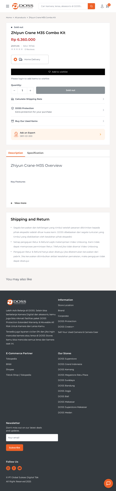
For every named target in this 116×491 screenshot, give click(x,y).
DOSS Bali (63, 396)
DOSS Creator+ (66, 326)
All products (20, 17)
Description (15, 152)
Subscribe (14, 447)
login (21, 78)
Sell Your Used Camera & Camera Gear (78, 332)
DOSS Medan (65, 412)
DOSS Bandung (66, 385)
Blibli (8, 364)
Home (9, 17)
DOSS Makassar (66, 401)
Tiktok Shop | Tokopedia (18, 375)
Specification (35, 152)
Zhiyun (15, 46)
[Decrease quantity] (14, 90)
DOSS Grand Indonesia (70, 364)
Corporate (63, 316)
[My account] (102, 6)
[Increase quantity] (30, 90)
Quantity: (16, 85)
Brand (61, 310)
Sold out (70, 90)
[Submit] (91, 6)
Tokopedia (11, 358)
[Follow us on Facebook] (14, 468)
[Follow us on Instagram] (8, 468)
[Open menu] (7, 6)
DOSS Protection (67, 321)
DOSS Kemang (66, 369)
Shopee (10, 369)
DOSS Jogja (64, 391)
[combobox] (67, 6)
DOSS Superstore (67, 358)
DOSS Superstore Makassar (72, 407)
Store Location (66, 305)
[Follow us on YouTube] (20, 468)
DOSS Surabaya (66, 380)
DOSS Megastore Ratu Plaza (73, 375)
